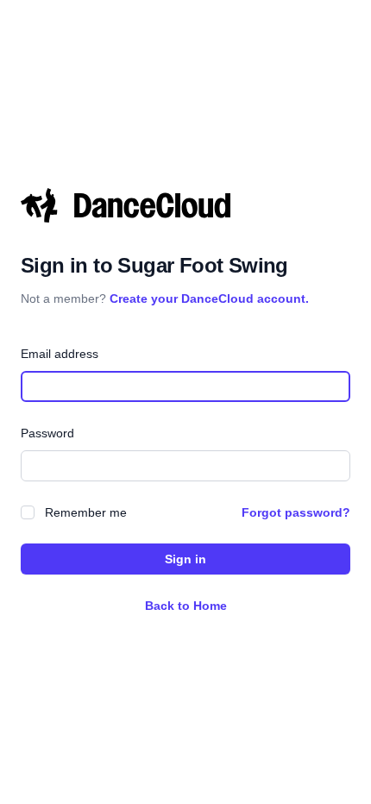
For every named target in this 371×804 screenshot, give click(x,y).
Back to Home (186, 605)
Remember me (86, 512)
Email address (59, 354)
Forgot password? (296, 512)
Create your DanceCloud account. (209, 298)
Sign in (185, 559)
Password (47, 433)
